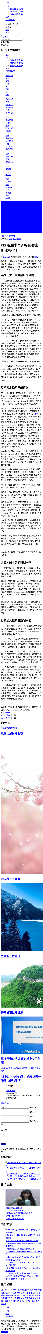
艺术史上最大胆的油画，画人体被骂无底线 (23, 1179)
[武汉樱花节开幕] (21, 806)
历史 (7, 126)
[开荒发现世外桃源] (21, 984)
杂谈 (22, 1293)
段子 (7, 218)
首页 (7, 3)
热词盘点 (9, 76)
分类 (7, 6)
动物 (36, 414)
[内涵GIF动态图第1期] (24, 1197)
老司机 (8, 175)
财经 (7, 144)
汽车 (7, 172)
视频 (7, 95)
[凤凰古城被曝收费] (21, 728)
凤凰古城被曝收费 (12, 733)
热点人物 (16, 1293)
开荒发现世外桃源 (12, 1012)
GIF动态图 (17, 1301)
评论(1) (37, 257)
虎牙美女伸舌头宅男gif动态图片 (19, 1213)
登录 (7, 30)
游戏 (7, 81)
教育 (7, 159)
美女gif (20, 1296)
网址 (32, 1117)
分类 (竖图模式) (16, 11)
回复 (16, 1093)
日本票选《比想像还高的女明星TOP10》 (22, 1176)
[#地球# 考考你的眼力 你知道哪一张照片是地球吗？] (21, 1069)
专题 (7, 17)
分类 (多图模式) (16, 9)
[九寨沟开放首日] (21, 917)
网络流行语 (5, 1290)
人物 (7, 89)
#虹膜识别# (6, 715)
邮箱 (32, 1112)
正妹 (34, 1298)
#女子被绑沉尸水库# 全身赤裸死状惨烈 (22, 1241)
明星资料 (9, 120)
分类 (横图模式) (16, 14)
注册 (7, 32)
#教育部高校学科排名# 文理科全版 (20, 1249)
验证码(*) (33, 1121)
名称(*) (33, 1107)
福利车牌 (31, 1301)
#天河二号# (5, 718)
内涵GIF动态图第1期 (14, 1208)
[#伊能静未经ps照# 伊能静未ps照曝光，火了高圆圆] (24, 1231)
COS (7, 232)
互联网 (8, 169)
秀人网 (26, 1296)
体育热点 (8, 1301)
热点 (7, 87)
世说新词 (9, 113)
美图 (7, 185)
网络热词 (9, 99)
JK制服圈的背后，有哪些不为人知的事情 (23, 1174)
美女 (7, 224)
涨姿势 (8, 123)
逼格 (8, 257)
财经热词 (9, 147)
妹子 (7, 1296)
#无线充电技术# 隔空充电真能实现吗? (21, 1273)
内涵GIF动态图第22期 (15, 1219)
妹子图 (8, 182)
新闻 (7, 136)
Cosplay (8, 198)
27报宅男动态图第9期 (15, 1210)
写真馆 (8, 193)
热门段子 (9, 105)
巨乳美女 (20, 1298)
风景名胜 (8, 713)
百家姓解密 (10, 20)
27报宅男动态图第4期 (15, 1216)
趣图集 (8, 131)
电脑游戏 (9, 156)
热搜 (7, 102)
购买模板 (9, 1316)
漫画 (7, 196)
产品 (15, 1298)
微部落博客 (10, 1091)
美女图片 (9, 187)
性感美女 (14, 1290)
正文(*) (4, 1130)
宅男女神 (8, 1293)
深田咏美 (28, 1298)
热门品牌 (32, 1296)
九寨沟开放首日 (10, 956)
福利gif (24, 1301)
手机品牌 (9, 149)
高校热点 (9, 162)
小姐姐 (27, 1293)
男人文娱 (9, 128)
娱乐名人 (8, 1298)
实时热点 (9, 138)
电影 (37, 1301)
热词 (7, 78)
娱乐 (7, 92)
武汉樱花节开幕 (10, 879)
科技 (7, 84)
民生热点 (9, 141)
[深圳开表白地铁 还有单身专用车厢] (21, 1035)
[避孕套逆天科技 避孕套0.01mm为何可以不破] (24, 1164)
